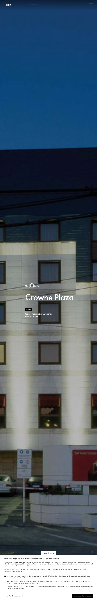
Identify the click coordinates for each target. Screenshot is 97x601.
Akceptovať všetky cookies (83, 596)
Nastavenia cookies (48, 553)
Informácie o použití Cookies (25, 566)
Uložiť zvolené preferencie (14, 596)
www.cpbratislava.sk (32, 5)
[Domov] (8, 5)
